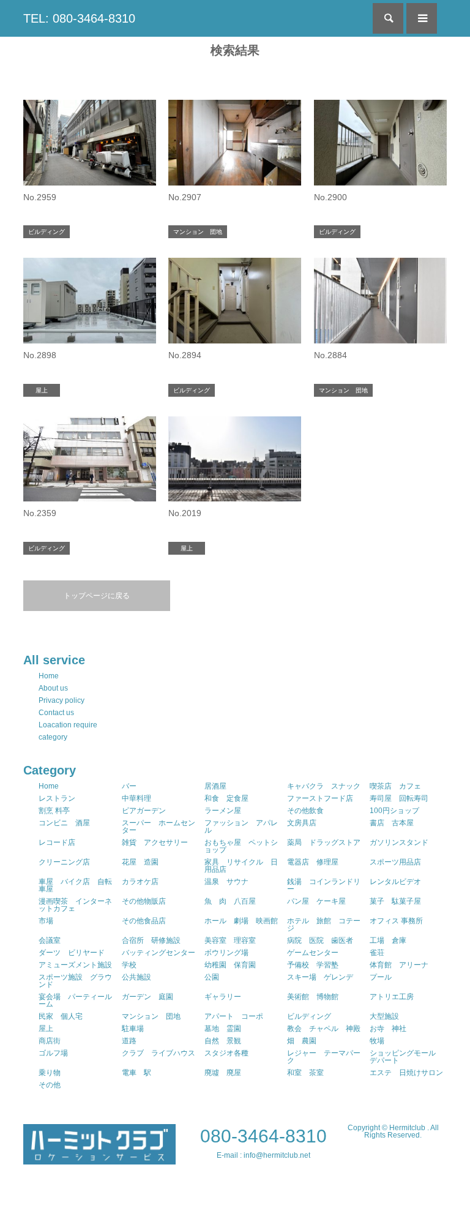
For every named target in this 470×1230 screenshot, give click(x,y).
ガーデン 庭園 (147, 996)
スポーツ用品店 (395, 862)
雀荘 (377, 952)
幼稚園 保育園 (230, 965)
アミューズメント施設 (75, 965)
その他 (50, 1085)
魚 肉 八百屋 (230, 901)
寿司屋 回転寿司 (399, 798)
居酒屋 (215, 786)
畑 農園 (301, 1041)
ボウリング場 (226, 952)
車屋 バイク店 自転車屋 (75, 885)
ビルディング (309, 1016)
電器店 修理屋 (312, 862)
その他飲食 (305, 810)
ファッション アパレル (241, 826)
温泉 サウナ (226, 881)
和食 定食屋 (226, 798)
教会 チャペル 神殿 (323, 1028)
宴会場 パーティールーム (75, 1000)
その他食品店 (144, 921)
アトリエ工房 (392, 996)
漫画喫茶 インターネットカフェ (75, 905)
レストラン (57, 798)
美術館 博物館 (312, 996)
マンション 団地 (151, 1016)
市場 (46, 921)
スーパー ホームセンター (158, 826)
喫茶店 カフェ (395, 786)
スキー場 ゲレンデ (320, 977)
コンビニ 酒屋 (64, 823)
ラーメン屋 (222, 810)
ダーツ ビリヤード (72, 952)
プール (381, 977)
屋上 (46, 1028)
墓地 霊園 (222, 1028)
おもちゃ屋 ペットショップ (241, 846)
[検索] (388, 18)
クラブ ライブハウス (158, 1053)
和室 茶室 (305, 1072)
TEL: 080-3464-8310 (79, 18)
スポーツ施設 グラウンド (75, 981)
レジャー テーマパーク (323, 1057)
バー (129, 786)
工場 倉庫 (388, 940)
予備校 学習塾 (312, 965)
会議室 (50, 940)
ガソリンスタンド (399, 842)
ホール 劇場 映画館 (241, 921)
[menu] (421, 18)
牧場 (377, 1041)
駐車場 (133, 1028)
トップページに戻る (97, 595)
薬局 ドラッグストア (323, 842)
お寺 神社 (388, 1028)
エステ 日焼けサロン (406, 1072)
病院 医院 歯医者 (320, 940)
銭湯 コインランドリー (323, 885)
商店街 (50, 1041)
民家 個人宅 (61, 1016)
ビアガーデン (144, 810)
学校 (129, 965)
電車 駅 (136, 1072)
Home (49, 676)
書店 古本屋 (392, 823)
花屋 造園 (140, 862)
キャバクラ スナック (323, 786)
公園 (211, 977)
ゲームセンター (312, 952)
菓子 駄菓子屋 (395, 901)
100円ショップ (394, 810)
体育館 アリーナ (399, 965)
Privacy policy (61, 700)
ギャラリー (222, 996)
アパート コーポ (233, 1016)
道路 (129, 1041)
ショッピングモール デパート (406, 1057)
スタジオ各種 (226, 1053)
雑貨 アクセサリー (155, 842)
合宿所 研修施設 (151, 940)
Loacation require (68, 725)
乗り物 (50, 1072)
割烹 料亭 (54, 810)
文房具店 (301, 823)
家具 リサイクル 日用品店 (241, 866)
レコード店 (57, 842)
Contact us (56, 712)
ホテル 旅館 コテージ (323, 924)
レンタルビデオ (395, 881)
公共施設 (136, 977)
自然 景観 (222, 1041)
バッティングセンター (158, 952)
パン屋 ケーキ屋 (316, 901)
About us (53, 688)
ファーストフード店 (320, 798)
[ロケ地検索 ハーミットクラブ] (99, 1159)
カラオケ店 (140, 881)
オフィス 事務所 (396, 921)
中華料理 (136, 798)
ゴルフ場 (53, 1053)
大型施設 (384, 1016)
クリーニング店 (64, 862)
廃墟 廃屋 (222, 1072)
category (53, 737)
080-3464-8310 (263, 1136)
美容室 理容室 (230, 940)
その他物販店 (144, 901)
